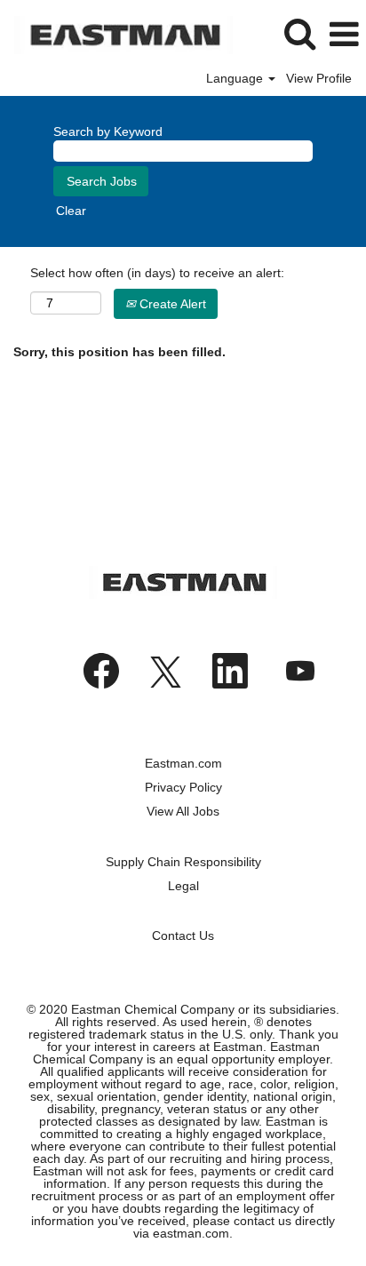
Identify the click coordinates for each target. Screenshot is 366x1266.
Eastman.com (183, 763)
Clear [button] (71, 210)
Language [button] (236, 78)
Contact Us (183, 935)
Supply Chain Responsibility (183, 862)
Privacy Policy (183, 787)
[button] (344, 34)
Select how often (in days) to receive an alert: (157, 273)
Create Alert (171, 304)
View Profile (319, 78)
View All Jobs (183, 811)
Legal (183, 886)
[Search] (299, 33)
